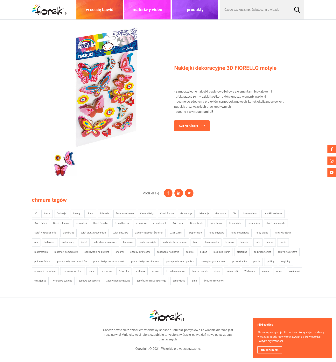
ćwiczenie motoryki (214, 280)
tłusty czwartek (200, 271)
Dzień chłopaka (61, 223)
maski (283, 242)
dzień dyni (81, 223)
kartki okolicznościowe (174, 242)
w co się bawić (99, 9)
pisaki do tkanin (222, 252)
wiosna (266, 271)
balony (76, 213)
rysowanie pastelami (45, 271)
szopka (155, 271)
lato (258, 242)
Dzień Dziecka (122, 223)
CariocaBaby (147, 213)
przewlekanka (239, 261)
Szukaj (297, 10)
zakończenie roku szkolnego (151, 280)
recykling (285, 261)
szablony (140, 271)
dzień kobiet (159, 223)
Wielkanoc (249, 271)
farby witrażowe (283, 232)
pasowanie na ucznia (168, 252)
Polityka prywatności (270, 341)
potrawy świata (42, 261)
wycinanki (294, 271)
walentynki (232, 271)
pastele (189, 252)
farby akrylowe (216, 232)
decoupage (186, 213)
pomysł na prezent (287, 252)
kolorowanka (212, 242)
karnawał (128, 242)
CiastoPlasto (167, 213)
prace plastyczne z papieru (180, 261)
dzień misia (254, 223)
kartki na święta (148, 242)
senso (92, 271)
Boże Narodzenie (125, 213)
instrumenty (68, 242)
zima (194, 280)
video (217, 271)
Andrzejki (61, 213)
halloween (50, 242)
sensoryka (107, 271)
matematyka (41, 252)
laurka (270, 242)
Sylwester (124, 271)
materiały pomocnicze (66, 252)
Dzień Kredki (196, 223)
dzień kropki (216, 223)
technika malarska (175, 271)
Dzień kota (178, 223)
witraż (279, 271)
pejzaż (203, 252)
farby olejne (262, 232)
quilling (271, 261)
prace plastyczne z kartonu (145, 261)
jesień (84, 242)
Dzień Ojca (68, 232)
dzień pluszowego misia (93, 232)
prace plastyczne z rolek (213, 261)
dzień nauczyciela (276, 223)
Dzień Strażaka (120, 232)
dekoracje (204, 213)
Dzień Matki (235, 223)
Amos (47, 213)
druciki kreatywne (273, 213)
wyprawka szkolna (62, 280)
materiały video (147, 9)
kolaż (196, 242)
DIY (234, 213)
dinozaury (220, 213)
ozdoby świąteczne (140, 252)
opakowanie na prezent (96, 252)
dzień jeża (141, 223)
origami (120, 252)
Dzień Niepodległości (45, 232)
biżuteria (104, 213)
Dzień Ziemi (176, 232)
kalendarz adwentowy (105, 242)
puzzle (256, 261)
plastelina (242, 252)
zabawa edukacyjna (89, 280)
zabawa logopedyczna (118, 280)
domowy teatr (250, 213)
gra (36, 242)
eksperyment (195, 232)
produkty (195, 9)
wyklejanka (40, 280)
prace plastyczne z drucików (72, 261)
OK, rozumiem (269, 350)
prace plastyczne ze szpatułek (109, 261)
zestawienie (179, 280)
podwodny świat (262, 252)
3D (35, 213)
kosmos (230, 242)
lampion (245, 242)
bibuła (90, 213)
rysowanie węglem (72, 271)
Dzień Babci (40, 223)
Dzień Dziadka (100, 223)
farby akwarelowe (240, 232)
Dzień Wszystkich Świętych (149, 232)
